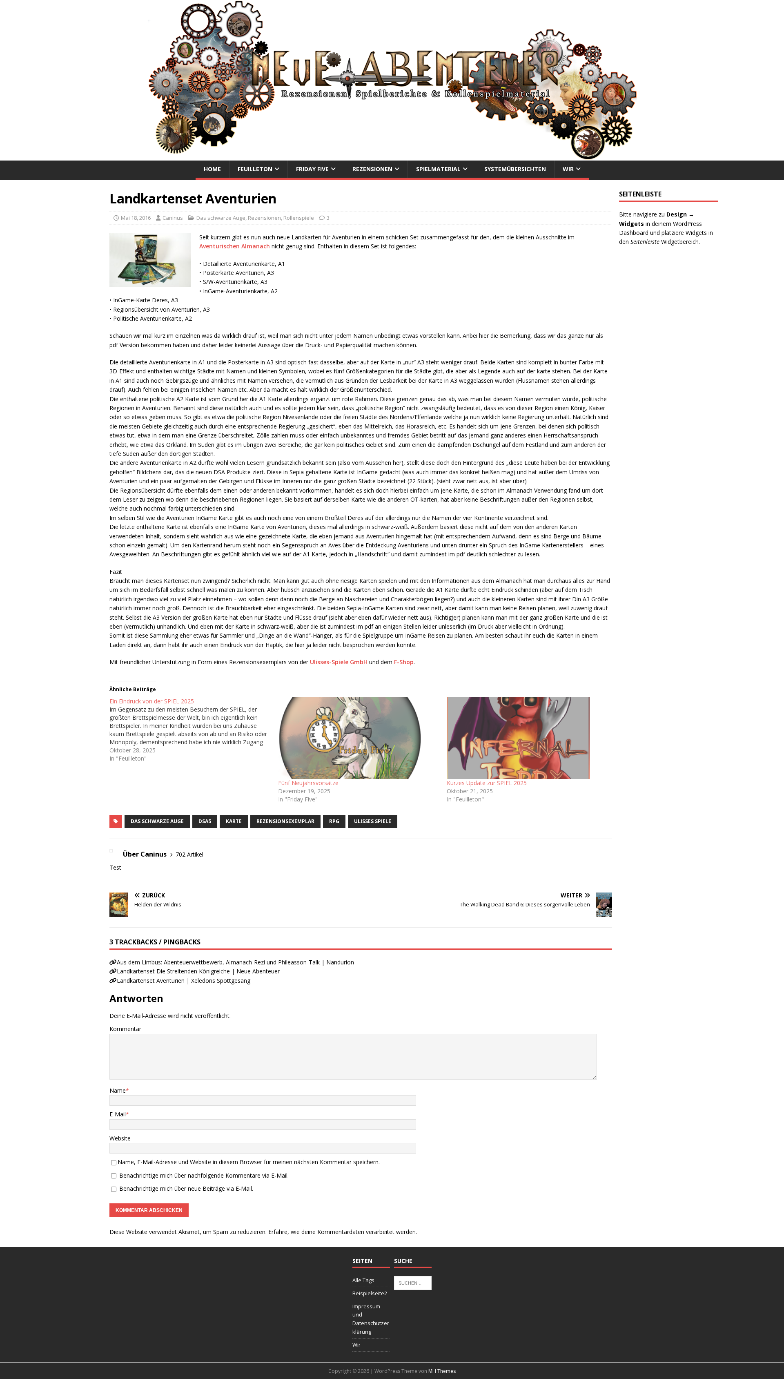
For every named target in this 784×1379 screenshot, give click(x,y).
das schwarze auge (157, 821)
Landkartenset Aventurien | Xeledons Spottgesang (183, 980)
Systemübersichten (515, 169)
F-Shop (404, 662)
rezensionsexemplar (285, 821)
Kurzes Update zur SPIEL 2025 (487, 783)
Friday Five (312, 169)
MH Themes (442, 1371)
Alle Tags (363, 1280)
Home (212, 169)
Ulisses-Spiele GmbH (339, 662)
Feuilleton (255, 169)
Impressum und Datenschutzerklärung (370, 1319)
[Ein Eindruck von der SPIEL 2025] (193, 730)
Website (120, 1138)
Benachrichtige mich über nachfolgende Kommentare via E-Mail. (204, 1175)
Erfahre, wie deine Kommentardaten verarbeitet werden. (342, 1232)
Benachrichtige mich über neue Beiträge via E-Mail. (186, 1188)
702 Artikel (189, 854)
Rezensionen (372, 169)
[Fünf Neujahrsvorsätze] (358, 738)
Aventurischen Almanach (234, 246)
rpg (334, 821)
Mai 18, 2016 (136, 217)
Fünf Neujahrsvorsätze (308, 783)
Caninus (173, 217)
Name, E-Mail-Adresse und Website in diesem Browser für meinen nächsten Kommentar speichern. (249, 1162)
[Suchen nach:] (413, 1282)
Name (117, 1090)
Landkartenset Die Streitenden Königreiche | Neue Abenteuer (198, 971)
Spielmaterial (438, 169)
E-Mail (117, 1114)
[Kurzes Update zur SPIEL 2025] (527, 738)
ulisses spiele (372, 821)
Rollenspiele (298, 217)
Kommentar (125, 1029)
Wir (568, 169)
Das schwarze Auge (220, 217)
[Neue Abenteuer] (392, 156)
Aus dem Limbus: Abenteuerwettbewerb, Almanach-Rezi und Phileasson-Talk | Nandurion (235, 962)
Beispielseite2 (369, 1293)
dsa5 (204, 821)
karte (234, 821)
